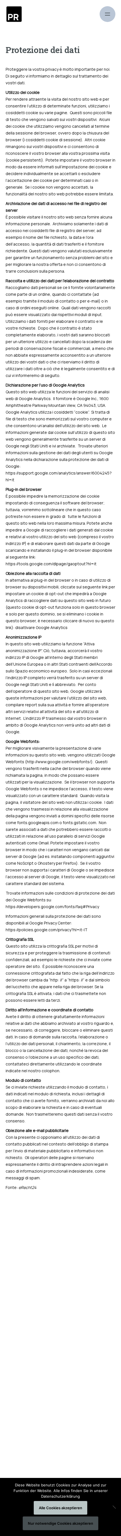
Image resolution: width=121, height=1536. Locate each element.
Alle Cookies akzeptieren (60, 1508)
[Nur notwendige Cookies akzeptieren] (114, 1507)
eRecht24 (27, 1187)
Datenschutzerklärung (60, 1496)
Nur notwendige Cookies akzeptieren (60, 1523)
